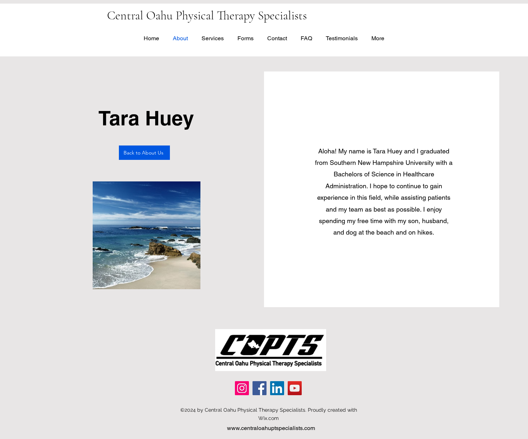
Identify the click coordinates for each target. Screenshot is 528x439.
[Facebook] (260, 388)
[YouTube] (295, 388)
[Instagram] (242, 388)
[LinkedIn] (277, 388)
